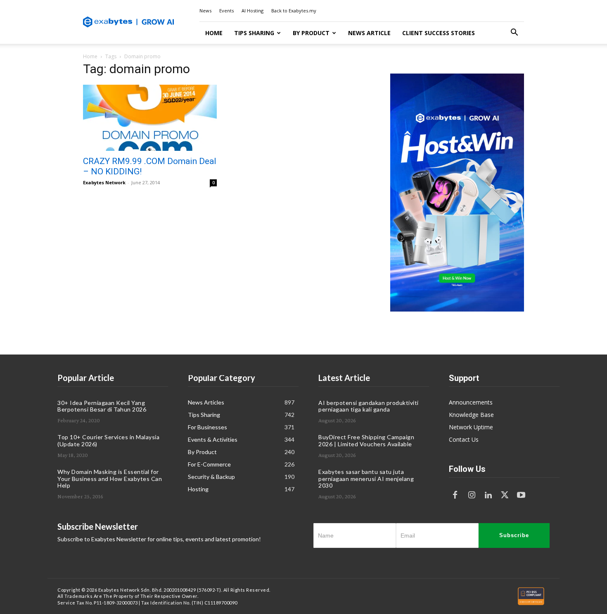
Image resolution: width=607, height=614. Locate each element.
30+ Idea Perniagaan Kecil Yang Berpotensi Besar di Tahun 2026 (101, 406)
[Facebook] (455, 495)
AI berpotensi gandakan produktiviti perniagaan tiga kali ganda (368, 406)
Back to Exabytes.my (293, 10)
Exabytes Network (104, 182)
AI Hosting (252, 10)
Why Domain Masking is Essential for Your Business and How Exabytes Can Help (109, 478)
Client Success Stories (438, 33)
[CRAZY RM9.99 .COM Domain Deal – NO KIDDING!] (150, 118)
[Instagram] (471, 495)
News (205, 10)
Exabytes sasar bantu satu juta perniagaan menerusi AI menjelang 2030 (366, 478)
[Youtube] (521, 495)
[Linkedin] (488, 495)
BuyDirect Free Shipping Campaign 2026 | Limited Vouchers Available (366, 440)
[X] (504, 495)
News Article (369, 33)
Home (214, 33)
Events (226, 10)
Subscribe (514, 535)
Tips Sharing (254, 33)
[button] (514, 33)
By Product (311, 33)
